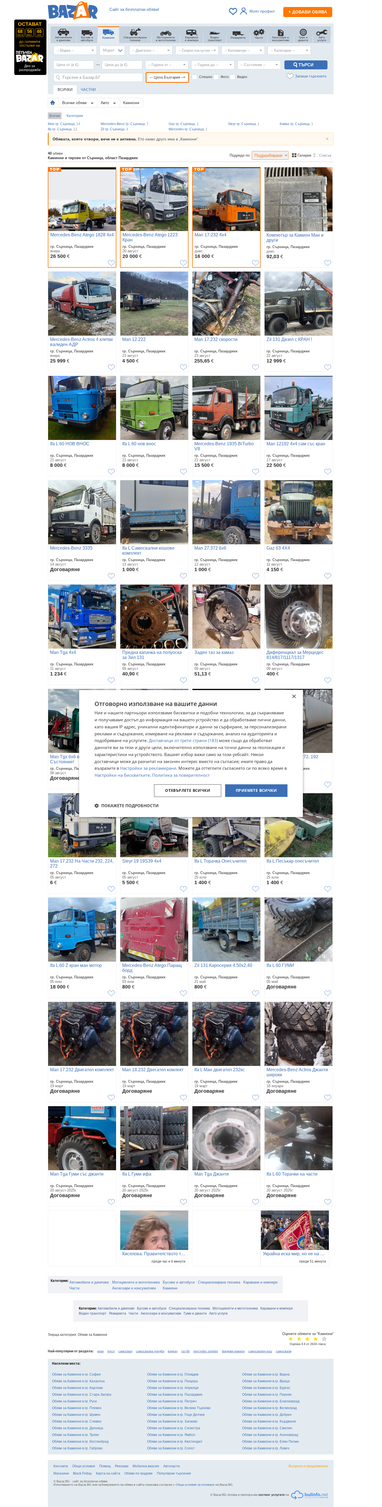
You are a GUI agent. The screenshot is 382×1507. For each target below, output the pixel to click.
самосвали (283, 1351)
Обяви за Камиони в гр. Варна (266, 1374)
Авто (105, 102)
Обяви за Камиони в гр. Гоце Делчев (175, 1415)
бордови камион (233, 1351)
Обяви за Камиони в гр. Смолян (267, 1428)
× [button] (294, 696)
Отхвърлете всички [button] (187, 790)
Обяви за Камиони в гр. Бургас (266, 1388)
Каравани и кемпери (260, 1282)
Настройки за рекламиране (148, 768)
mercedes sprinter (205, 1351)
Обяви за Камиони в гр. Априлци (173, 1388)
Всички (54, 116)
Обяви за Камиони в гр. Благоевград (271, 1401)
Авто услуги (218, 1313)
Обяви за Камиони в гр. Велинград (269, 1408)
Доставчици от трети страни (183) (183, 740)
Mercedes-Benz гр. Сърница (124, 124)
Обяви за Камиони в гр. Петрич (171, 1401)
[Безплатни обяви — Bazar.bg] (73, 11)
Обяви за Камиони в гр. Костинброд (80, 1442)
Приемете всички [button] (256, 790)
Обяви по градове (138, 1473)
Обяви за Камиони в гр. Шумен (76, 1415)
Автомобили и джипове (89, 1282)
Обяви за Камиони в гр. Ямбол (171, 1435)
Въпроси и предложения (308, 1466)
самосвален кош (260, 1351)
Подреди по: (240, 155)
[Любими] (233, 11)
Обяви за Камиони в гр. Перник (266, 1395)
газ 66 (185, 1351)
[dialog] (191, 753)
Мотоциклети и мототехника (136, 1282)
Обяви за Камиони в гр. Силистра (173, 1428)
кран (100, 1351)
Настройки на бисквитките (122, 775)
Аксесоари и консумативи (134, 1288)
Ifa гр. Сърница (62, 129)
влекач (173, 1351)
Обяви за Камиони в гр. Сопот (171, 1448)
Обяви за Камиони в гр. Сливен (77, 1421)
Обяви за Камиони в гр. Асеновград (270, 1435)
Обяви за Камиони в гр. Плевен (77, 1408)
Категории (75, 116)
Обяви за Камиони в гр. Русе (74, 1401)
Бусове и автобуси (179, 1282)
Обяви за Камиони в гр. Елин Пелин (270, 1442)
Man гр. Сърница (64, 124)
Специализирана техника (219, 1282)
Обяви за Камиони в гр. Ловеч (265, 1448)
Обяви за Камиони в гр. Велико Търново (179, 1408)
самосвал (125, 1351)
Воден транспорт (93, 1313)
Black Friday (82, 1473)
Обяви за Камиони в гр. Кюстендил (174, 1442)
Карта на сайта (108, 1473)
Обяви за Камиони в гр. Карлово (77, 1388)
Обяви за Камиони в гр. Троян (75, 1435)
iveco (111, 1351)
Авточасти (171, 1466)
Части (74, 1288)
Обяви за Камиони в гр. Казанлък (78, 1381)
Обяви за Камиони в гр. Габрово (77, 1448)
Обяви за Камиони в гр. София (76, 1374)
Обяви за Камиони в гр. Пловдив (172, 1374)
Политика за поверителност (181, 775)
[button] (127, 805)
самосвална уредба (150, 1351)
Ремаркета (117, 1313)
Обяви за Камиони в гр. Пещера (172, 1381)
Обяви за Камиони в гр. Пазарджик (174, 1395)
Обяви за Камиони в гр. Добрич (266, 1415)
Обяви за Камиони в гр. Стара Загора (81, 1395)
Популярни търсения (174, 1473)
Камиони (131, 102)
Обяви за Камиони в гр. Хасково (172, 1421)
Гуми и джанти (195, 1313)
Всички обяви (75, 102)
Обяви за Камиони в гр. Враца (266, 1381)
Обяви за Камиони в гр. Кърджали (269, 1421)
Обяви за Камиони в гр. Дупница (77, 1428)
